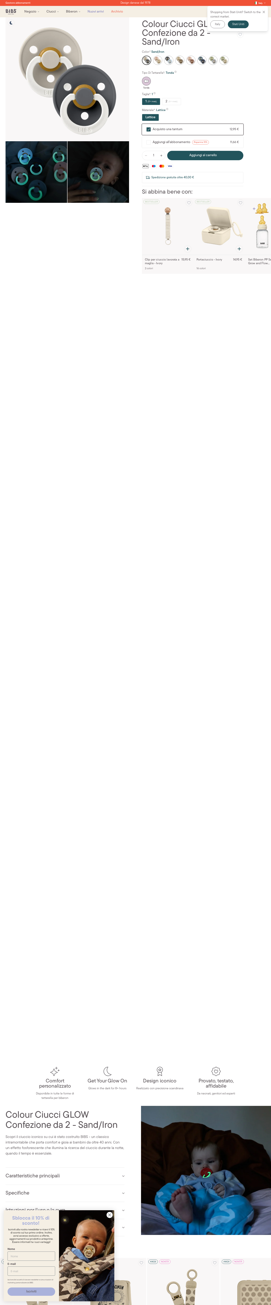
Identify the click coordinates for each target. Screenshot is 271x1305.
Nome (11, 1248)
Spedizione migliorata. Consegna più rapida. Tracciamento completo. (135, 2)
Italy (217, 24)
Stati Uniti (238, 24)
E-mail (12, 1263)
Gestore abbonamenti (18, 3)
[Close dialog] (109, 1215)
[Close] (264, 12)
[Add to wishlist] (240, 34)
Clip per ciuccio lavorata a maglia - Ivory (162, 261)
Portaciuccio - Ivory (209, 259)
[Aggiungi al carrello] (187, 249)
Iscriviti (31, 1291)
